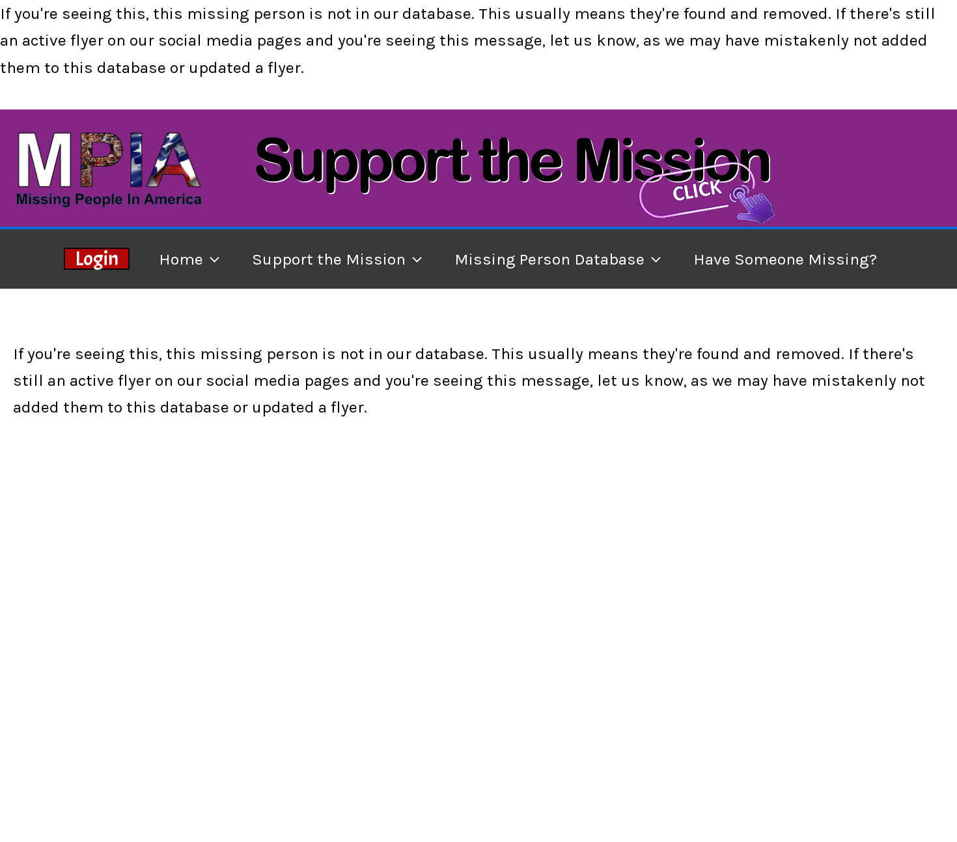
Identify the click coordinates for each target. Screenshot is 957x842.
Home (181, 259)
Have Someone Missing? (785, 259)
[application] (211, 259)
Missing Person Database (549, 259)
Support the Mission (329, 259)
